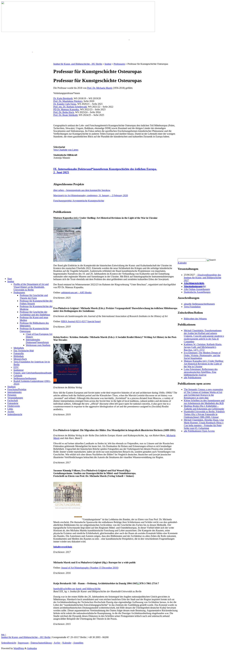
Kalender (182, 263)
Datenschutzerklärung (41, 642)
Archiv (10, 411)
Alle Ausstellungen (193, 286)
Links (10, 408)
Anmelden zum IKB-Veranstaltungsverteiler (195, 285)
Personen (11, 395)
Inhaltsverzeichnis (62, 546)
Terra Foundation (192, 306)
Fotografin (19, 353)
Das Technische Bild (24, 350)
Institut (10, 281)
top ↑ (3, 634)
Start (9, 278)
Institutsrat (19, 370)
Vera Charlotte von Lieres (65, 149)
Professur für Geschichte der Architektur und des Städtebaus (35, 313)
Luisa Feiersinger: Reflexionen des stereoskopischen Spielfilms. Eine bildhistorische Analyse (201, 372)
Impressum (23, 642)
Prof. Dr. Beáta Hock (63, 112)
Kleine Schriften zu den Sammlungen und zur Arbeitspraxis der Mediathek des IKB (204, 402)
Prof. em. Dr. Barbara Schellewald (70, 106)
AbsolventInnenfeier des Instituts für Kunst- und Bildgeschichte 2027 (202, 278)
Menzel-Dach (20, 359)
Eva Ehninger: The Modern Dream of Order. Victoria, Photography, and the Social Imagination (202, 355)
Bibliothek (19, 356)
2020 (125, 195)
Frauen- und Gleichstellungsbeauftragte (33, 372)
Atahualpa (32, 648)
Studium (11, 386)
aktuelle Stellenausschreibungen (199, 304)
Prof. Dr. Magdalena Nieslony (67, 101)
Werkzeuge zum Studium (38, 345)
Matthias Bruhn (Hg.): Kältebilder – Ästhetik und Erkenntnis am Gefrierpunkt (204, 407)
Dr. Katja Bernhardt (63, 98)
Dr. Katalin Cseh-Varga (64, 104)
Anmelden (78, 642)
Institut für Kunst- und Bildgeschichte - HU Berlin (77, 64)
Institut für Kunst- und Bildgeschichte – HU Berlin (25, 637)
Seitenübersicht (14, 414)
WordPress (19, 648)
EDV (16, 367)
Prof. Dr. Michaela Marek (99, 88)
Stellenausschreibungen (25, 378)
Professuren (19, 292)
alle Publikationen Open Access (199, 431)
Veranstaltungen (15, 397)
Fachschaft (12, 400)
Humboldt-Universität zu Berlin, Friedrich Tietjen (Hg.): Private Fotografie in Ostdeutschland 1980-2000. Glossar (204, 414)
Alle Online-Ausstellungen (197, 289)
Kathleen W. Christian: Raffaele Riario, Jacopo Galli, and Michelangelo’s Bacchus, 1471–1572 (203, 347)
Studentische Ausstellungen (197, 292)
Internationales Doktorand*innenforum (37, 341)
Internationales (14, 392)
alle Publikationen (192, 377)
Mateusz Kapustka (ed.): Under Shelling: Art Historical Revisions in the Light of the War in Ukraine (204, 364)
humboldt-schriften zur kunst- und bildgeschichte (77, 588)
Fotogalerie (12, 403)
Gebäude (18, 375)
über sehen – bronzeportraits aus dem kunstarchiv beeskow (81, 190)
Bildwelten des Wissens (195, 318)
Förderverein (13, 406)
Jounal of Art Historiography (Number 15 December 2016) (89, 567)
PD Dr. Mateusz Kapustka (66, 109)
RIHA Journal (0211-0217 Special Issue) (81, 321)
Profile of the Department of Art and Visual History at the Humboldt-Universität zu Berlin (31, 287)
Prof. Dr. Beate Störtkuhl (65, 115)
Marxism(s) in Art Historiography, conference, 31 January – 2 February (87, 195)
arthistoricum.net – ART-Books (76, 292)
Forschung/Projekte (16, 389)
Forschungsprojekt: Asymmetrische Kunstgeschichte (78, 200)
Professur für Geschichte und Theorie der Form (34, 296)
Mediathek (19, 348)
